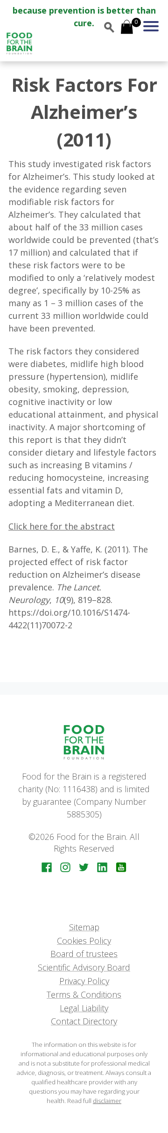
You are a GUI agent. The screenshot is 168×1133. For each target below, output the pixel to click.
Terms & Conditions (84, 994)
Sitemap (84, 927)
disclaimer (107, 1100)
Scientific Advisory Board (84, 967)
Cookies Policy (84, 940)
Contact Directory (84, 1021)
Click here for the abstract (61, 526)
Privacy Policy (84, 980)
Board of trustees (84, 953)
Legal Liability (84, 1008)
